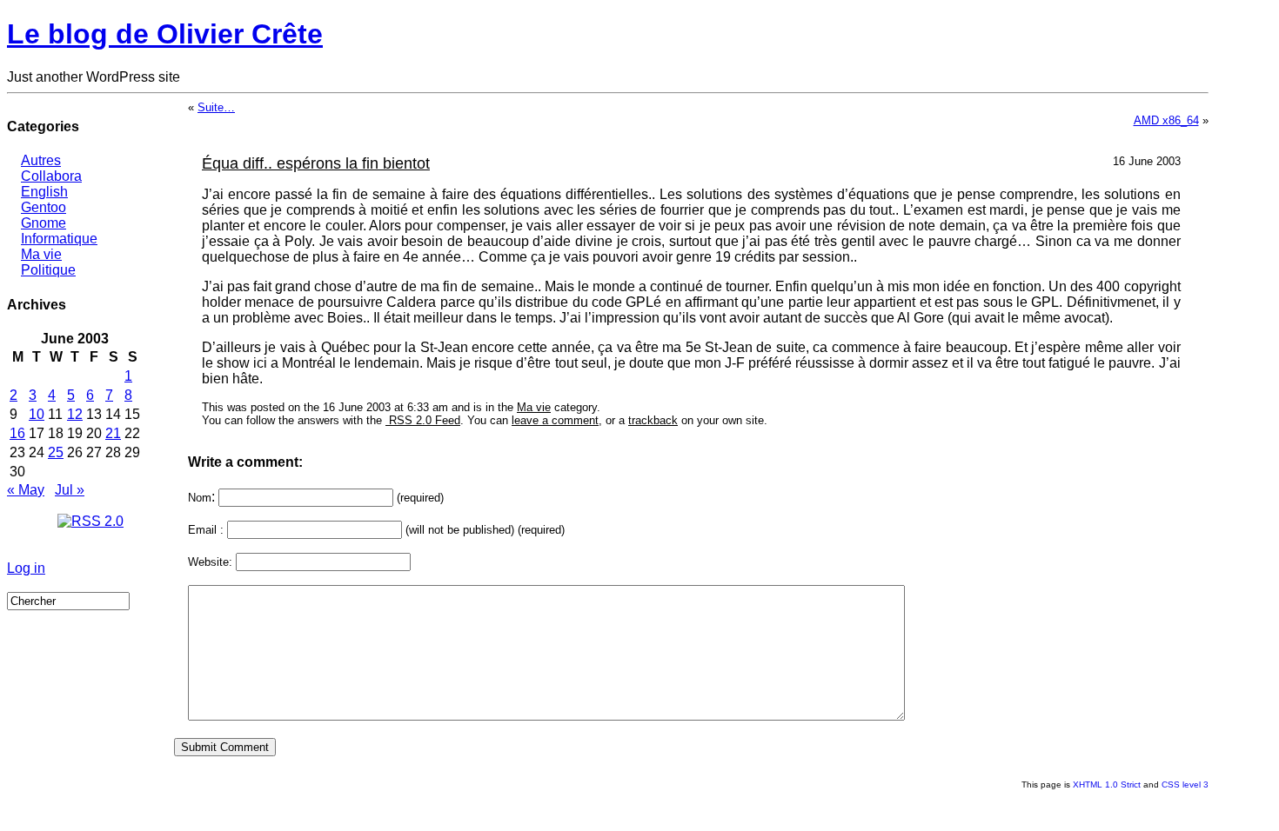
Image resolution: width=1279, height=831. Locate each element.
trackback (653, 420)
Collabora (51, 176)
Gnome (43, 223)
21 (113, 433)
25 (56, 452)
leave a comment (555, 420)
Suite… (216, 107)
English (44, 191)
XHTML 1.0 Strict (1107, 784)
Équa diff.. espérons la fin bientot (316, 163)
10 (36, 414)
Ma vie (41, 254)
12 (75, 414)
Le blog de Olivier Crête (165, 34)
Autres (41, 160)
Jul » (69, 489)
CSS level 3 (1185, 784)
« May (25, 489)
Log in (26, 568)
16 (17, 433)
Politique (48, 270)
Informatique (59, 238)
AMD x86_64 (1166, 120)
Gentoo (43, 207)
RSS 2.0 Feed (422, 420)
